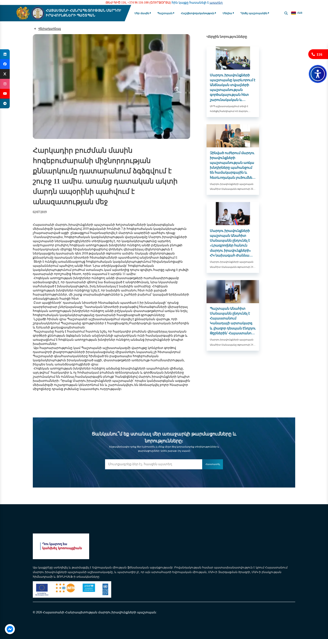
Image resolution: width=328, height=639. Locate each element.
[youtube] (5, 94)
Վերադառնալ (49, 28)
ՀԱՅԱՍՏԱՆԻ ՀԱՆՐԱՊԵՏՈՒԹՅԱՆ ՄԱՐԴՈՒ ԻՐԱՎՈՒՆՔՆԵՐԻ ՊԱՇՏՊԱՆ (83, 13)
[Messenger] (10, 629)
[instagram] (5, 84)
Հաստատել (213, 464)
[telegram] (5, 103)
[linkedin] (5, 54)
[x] (5, 74)
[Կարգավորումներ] (318, 74)
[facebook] (5, 64)
